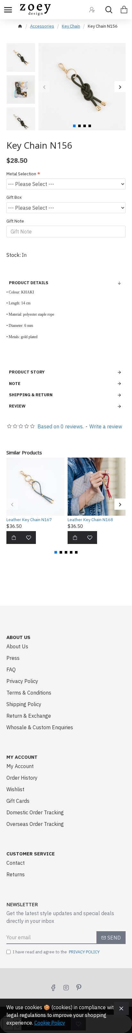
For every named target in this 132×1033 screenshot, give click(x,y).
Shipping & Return (31, 395)
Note (15, 383)
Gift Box (14, 197)
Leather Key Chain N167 (29, 519)
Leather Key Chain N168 (90, 519)
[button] (44, 86)
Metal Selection (21, 174)
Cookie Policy (49, 1023)
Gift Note (15, 221)
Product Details (28, 282)
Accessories (42, 26)
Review (17, 406)
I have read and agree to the (56, 952)
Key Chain (71, 26)
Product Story (27, 372)
